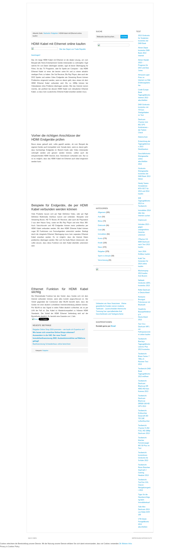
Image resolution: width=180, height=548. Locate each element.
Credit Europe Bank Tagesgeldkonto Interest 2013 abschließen (144, 95)
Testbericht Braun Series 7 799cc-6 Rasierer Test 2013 (143, 359)
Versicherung (103, 260)
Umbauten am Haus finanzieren (108, 303)
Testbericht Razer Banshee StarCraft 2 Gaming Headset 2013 (144, 470)
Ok (120, 544)
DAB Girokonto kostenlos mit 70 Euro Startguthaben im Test (144, 110)
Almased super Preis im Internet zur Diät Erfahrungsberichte (144, 80)
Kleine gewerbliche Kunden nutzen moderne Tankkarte (111, 306)
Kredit (134, 20)
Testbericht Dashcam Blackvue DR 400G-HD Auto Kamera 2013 (143, 386)
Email (113, 326)
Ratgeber (54, 33)
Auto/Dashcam (45, 20)
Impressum (142, 220)
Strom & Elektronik (77, 20)
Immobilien (106, 20)
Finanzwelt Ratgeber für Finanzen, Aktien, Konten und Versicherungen (90, 10)
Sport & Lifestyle (104, 256)
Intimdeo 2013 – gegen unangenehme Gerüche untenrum (144, 229)
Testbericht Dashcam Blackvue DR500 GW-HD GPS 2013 (144, 401)
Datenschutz (143, 137)
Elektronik (102, 225)
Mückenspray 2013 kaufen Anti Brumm (143, 273)
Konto (100, 238)
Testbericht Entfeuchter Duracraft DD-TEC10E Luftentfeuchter (144, 416)
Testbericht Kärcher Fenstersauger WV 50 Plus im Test (144, 443)
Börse (60, 20)
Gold (94, 20)
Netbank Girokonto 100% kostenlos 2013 (144, 283)
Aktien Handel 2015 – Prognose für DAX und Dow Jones (143, 65)
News (31, 20)
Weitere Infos (127, 544)
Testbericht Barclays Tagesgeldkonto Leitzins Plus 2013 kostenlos (144, 344)
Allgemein (101, 212)
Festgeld (33, 25)
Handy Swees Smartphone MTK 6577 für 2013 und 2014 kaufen (143, 188)
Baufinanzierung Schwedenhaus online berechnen (51, 344)
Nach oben (32, 538)
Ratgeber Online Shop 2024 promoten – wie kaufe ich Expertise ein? (59, 329)
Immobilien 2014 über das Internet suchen (144, 213)
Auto (99, 217)
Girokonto (121, 20)
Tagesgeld (47, 25)
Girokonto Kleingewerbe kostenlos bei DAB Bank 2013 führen (144, 173)
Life (59, 25)
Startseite (46, 33)
